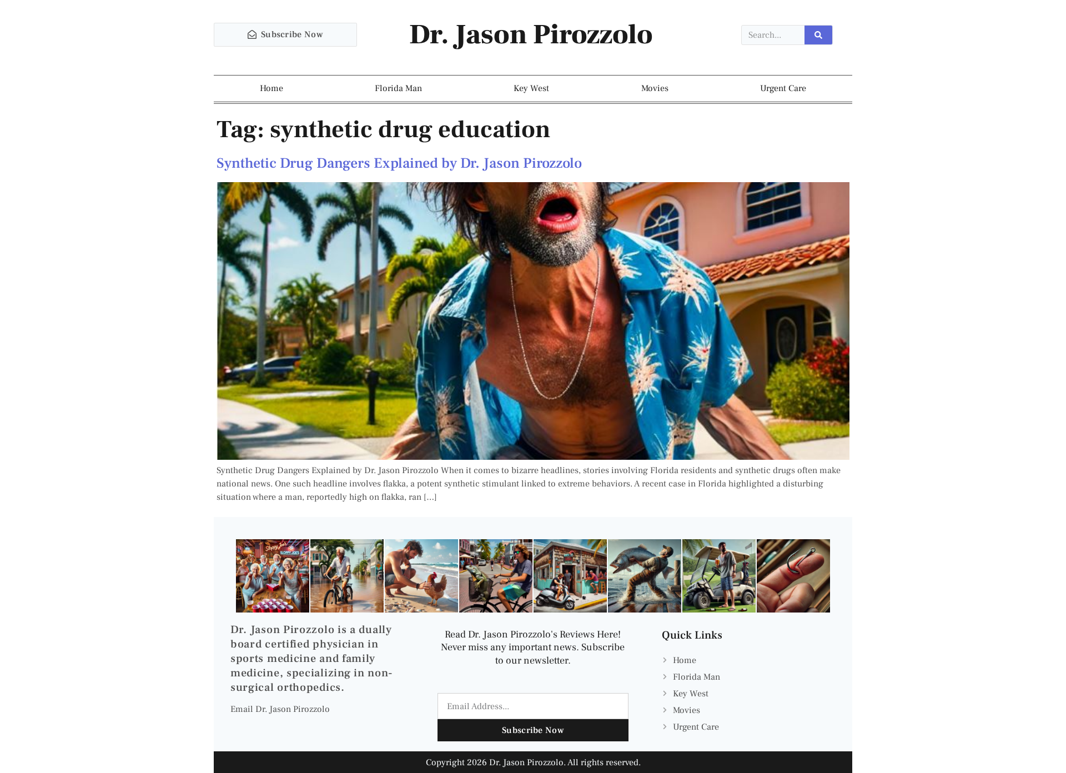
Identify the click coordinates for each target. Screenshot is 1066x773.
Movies (654, 88)
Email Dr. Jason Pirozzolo (280, 709)
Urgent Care (783, 88)
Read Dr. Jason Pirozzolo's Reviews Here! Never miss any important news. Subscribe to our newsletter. (533, 647)
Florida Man (398, 88)
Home (271, 88)
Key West (531, 88)
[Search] (818, 35)
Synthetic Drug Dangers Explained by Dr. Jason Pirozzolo (399, 163)
